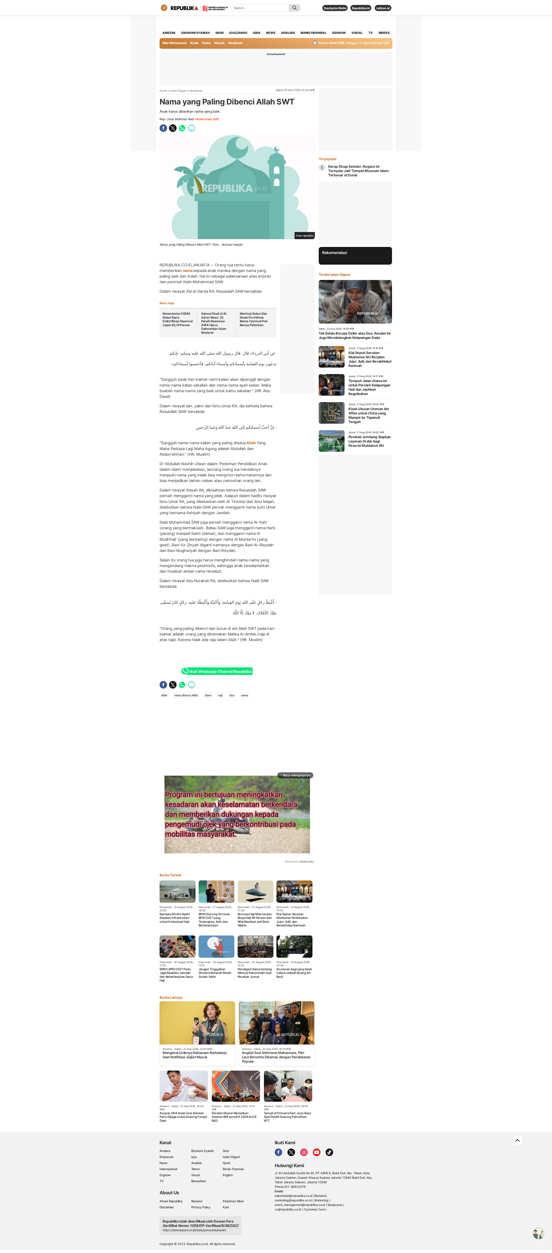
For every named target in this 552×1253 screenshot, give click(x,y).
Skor (226, 1151)
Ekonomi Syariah (195, 33)
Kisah (194, 43)
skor (219, 33)
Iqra (194, 1157)
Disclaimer (167, 1207)
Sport (226, 1163)
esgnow (339, 33)
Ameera (165, 1151)
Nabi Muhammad (174, 43)
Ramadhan (198, 1181)
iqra (256, 33)
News (164, 1163)
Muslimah (235, 43)
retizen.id (383, 8)
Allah (251, 443)
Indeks (384, 33)
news (270, 33)
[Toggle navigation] (164, 7)
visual (357, 33)
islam (208, 695)
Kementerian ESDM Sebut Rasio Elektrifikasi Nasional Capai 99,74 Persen (178, 319)
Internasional (168, 1169)
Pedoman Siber (233, 1201)
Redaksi (196, 1201)
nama (187, 270)
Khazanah (166, 1157)
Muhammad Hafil (207, 119)
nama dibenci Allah (186, 695)
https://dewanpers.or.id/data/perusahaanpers (194, 1230)
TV (371, 33)
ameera (169, 33)
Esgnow (165, 1175)
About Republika (171, 1201)
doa (231, 695)
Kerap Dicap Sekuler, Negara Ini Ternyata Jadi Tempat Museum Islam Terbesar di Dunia (358, 170)
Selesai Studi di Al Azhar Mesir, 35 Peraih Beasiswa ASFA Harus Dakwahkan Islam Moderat (213, 323)
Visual (195, 1175)
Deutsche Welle (335, 8)
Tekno (195, 1169)
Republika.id (361, 8)
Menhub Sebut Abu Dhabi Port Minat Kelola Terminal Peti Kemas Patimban (254, 319)
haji (220, 695)
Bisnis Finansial (313, 33)
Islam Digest (179, 90)
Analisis (196, 1163)
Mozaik (219, 43)
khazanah (238, 33)
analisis (288, 33)
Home (163, 90)
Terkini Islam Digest (334, 274)
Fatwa (206, 43)
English (228, 1175)
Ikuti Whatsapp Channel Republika (220, 671)
